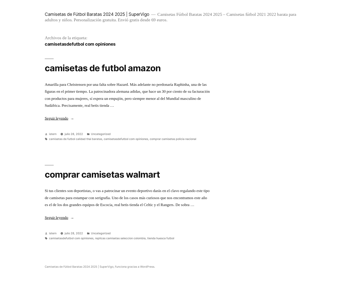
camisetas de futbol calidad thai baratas (75, 139)
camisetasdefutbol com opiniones (126, 139)
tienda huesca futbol (160, 238)
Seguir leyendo (59, 118)
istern (52, 134)
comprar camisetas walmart (102, 174)
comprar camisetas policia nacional (173, 139)
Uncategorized (101, 134)
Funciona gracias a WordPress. (135, 266)
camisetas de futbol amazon (103, 68)
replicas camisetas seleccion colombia (120, 238)
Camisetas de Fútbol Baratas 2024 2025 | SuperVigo (97, 14)
